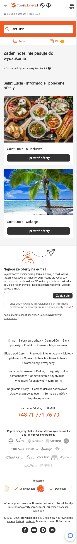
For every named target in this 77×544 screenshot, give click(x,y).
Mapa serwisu (58, 345)
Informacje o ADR (54, 393)
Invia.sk (20, 521)
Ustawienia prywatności (25, 393)
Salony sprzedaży (30, 340)
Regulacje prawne (39, 398)
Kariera (41, 345)
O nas (12, 340)
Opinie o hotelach (18, 14)
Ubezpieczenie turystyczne (47, 376)
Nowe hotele (57, 358)
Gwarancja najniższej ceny (38, 363)
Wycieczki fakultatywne (30, 380)
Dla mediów (52, 340)
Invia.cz (11, 521)
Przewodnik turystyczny (45, 353)
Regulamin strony (18, 389)
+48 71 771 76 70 (38, 415)
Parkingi (41, 371)
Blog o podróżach (15, 353)
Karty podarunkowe (21, 371)
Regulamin (46, 315)
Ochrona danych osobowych (50, 389)
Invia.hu (30, 521)
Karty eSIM (55, 380)
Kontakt (29, 345)
